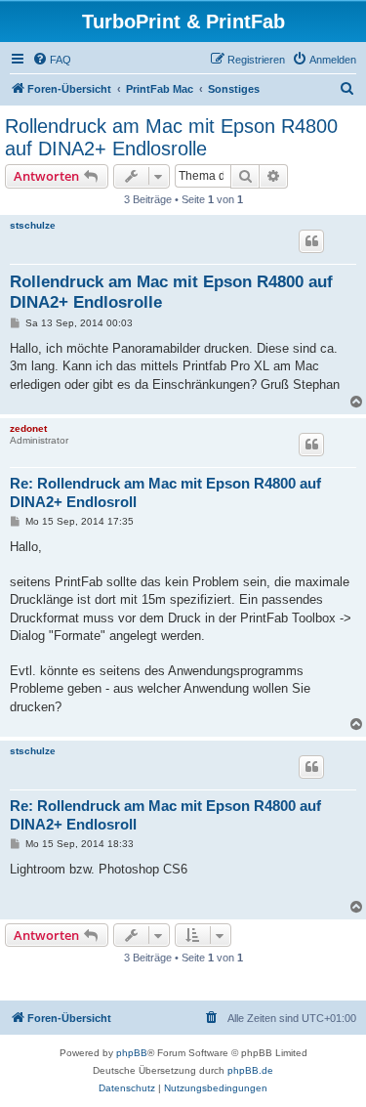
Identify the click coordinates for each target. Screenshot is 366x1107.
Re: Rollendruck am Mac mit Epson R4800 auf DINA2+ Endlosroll (165, 492)
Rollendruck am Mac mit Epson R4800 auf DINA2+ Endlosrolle (171, 137)
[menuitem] (51, 59)
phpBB (131, 1052)
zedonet (28, 428)
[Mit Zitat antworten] (311, 241)
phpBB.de (250, 1070)
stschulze (33, 225)
